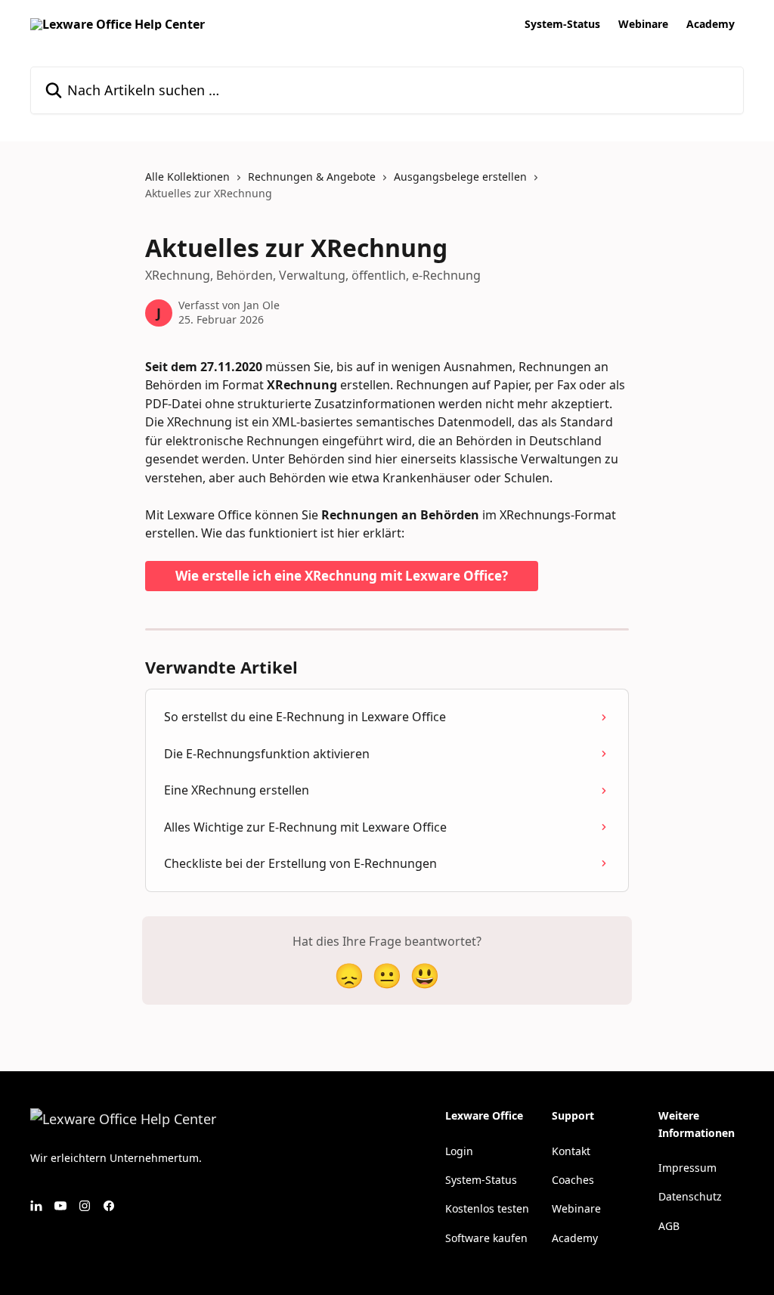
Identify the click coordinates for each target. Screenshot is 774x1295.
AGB (669, 1226)
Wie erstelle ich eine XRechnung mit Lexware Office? (341, 575)
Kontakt (571, 1151)
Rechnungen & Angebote (312, 176)
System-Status (562, 24)
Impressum (687, 1167)
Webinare (643, 24)
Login (459, 1151)
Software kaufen (486, 1238)
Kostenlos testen (487, 1208)
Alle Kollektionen (187, 176)
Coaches (573, 1180)
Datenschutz (690, 1196)
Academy (710, 24)
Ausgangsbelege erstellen (460, 176)
